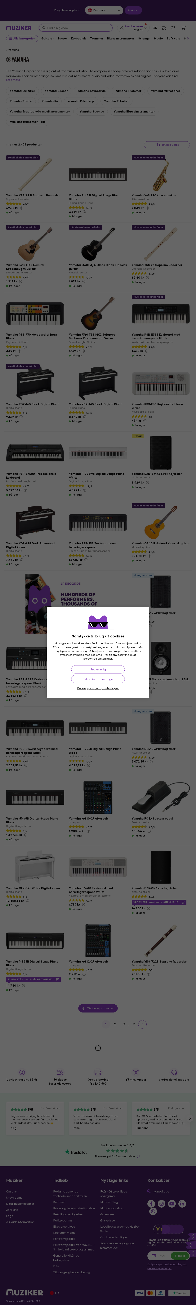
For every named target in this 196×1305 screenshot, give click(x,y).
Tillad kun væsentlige (98, 679)
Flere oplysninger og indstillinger (98, 688)
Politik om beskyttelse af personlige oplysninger (110, 657)
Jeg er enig (98, 669)
